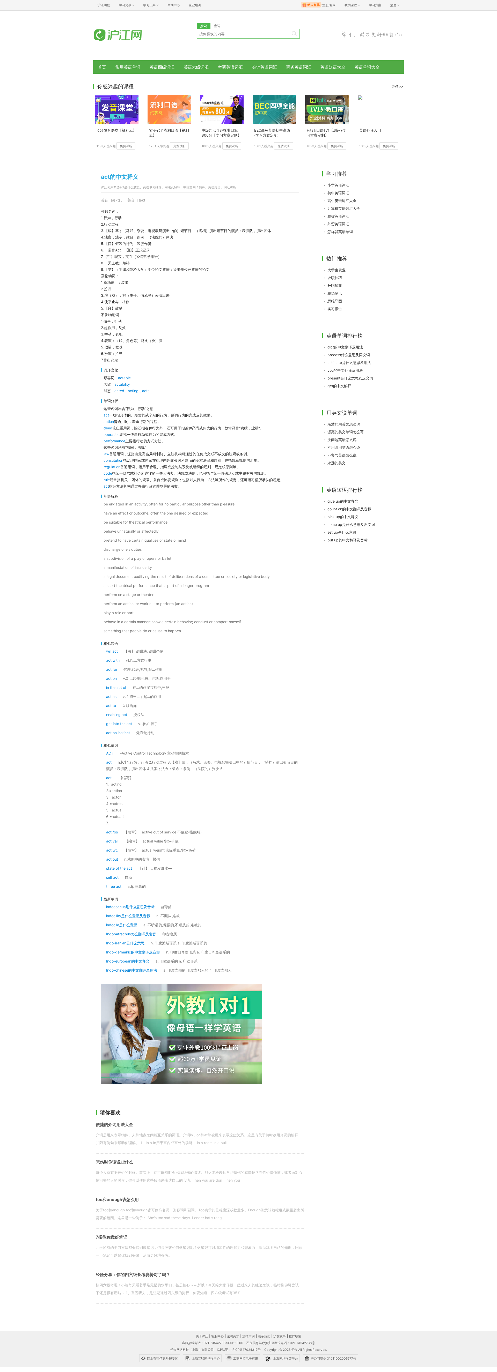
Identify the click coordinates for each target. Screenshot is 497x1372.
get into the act (119, 723)
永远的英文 (336, 463)
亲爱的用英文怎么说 (343, 424)
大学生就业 (336, 270)
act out (112, 859)
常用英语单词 (127, 67)
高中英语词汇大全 (341, 200)
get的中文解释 (339, 386)
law (106, 454)
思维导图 (334, 301)
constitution (113, 460)
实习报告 (334, 309)
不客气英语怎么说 (341, 455)
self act (112, 877)
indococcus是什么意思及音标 (130, 907)
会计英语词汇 (264, 67)
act (106, 415)
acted (119, 391)
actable (124, 378)
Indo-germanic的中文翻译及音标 (133, 952)
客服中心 (217, 1336)
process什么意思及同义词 (348, 355)
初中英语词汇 (338, 193)
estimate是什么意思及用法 (349, 362)
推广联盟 (295, 1336)
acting (133, 391)
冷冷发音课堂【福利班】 (116, 130)
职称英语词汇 (338, 216)
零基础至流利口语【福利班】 (169, 132)
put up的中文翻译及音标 (347, 540)
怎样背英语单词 (340, 231)
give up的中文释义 (342, 501)
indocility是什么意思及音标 (128, 916)
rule (107, 480)
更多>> (397, 86)
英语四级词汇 (162, 67)
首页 (102, 67)
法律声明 (248, 1336)
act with (113, 660)
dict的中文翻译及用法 (345, 347)
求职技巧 (334, 277)
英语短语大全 (332, 67)
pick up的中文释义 (342, 516)
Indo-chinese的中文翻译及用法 (131, 970)
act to (111, 705)
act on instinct (118, 732)
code (108, 473)
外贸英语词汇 (338, 224)
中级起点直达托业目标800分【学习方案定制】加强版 (221, 133)
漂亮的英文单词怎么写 (345, 432)
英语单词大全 (367, 67)
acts (145, 391)
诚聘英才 (233, 1336)
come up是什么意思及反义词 (351, 524)
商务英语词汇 (298, 67)
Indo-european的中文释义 (127, 961)
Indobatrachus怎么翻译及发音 (131, 934)
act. (109, 778)
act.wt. (112, 850)
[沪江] (125, 35)
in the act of (116, 687)
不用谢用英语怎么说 (343, 447)
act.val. (112, 841)
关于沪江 (202, 1336)
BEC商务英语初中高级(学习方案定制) (272, 132)
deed (108, 428)
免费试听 (126, 146)
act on (111, 678)
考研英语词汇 (230, 67)
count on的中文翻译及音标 (349, 509)
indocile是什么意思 (121, 925)
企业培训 (195, 5)
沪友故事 (279, 1336)
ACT (109, 753)
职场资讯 (334, 293)
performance (114, 441)
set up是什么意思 (341, 532)
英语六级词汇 (196, 67)
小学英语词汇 (338, 185)
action (109, 421)
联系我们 (264, 1336)
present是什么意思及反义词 (350, 378)
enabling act (116, 714)
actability (122, 384)
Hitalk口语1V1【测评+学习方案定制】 (326, 132)
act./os (112, 832)
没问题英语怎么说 (341, 439)
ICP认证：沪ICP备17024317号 (239, 1350)
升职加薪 (334, 285)
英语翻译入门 (370, 130)
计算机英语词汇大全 (343, 208)
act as (111, 696)
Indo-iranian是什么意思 (125, 943)
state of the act (119, 868)
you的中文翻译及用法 (345, 370)
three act (113, 886)
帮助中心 (173, 5)
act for (111, 669)
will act (112, 651)
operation (112, 434)
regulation (112, 467)
